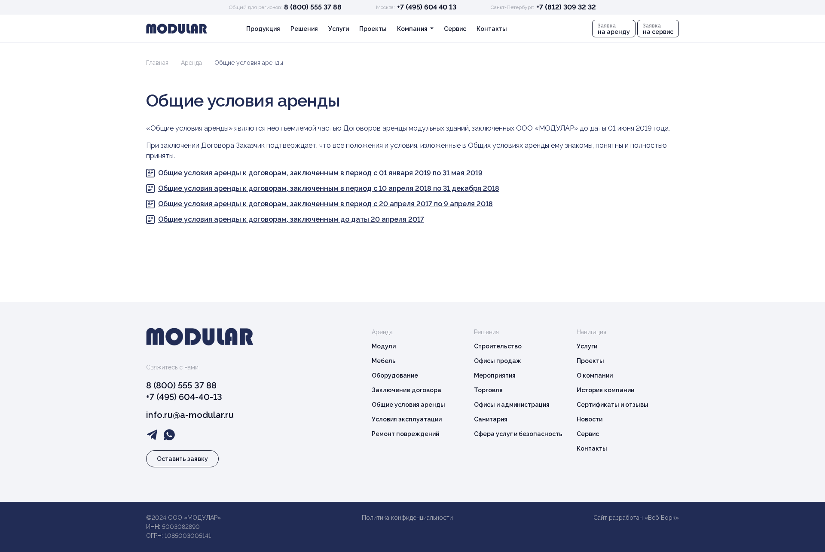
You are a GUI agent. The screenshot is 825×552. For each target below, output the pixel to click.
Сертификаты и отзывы (612, 405)
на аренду (614, 29)
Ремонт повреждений (405, 434)
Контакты (492, 28)
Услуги (338, 28)
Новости (589, 419)
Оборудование (395, 375)
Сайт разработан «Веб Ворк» (636, 517)
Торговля (488, 390)
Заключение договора (406, 390)
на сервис (658, 29)
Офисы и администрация (512, 405)
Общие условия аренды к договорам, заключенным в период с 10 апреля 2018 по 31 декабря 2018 (328, 188)
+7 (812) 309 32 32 (566, 7)
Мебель (384, 361)
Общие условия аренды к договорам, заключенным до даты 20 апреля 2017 (291, 219)
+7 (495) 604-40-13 (184, 397)
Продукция (263, 28)
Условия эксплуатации (407, 419)
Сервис (455, 28)
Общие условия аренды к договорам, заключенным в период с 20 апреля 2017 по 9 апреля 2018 (325, 204)
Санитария (490, 419)
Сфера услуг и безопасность (518, 434)
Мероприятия (495, 375)
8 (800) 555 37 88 (313, 7)
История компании (605, 390)
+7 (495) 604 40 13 (426, 7)
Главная (157, 62)
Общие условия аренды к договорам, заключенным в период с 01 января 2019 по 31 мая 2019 (320, 173)
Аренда (191, 62)
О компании (595, 375)
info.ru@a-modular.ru (190, 415)
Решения (304, 28)
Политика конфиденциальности (407, 517)
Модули (384, 346)
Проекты (373, 28)
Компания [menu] (413, 28)
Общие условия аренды (408, 405)
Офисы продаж (497, 361)
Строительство (498, 346)
